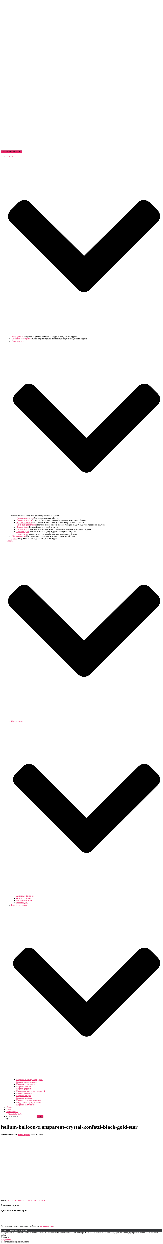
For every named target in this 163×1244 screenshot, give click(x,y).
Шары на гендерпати (25, 1084)
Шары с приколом (24, 1093)
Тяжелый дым (22, 527)
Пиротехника (22, 529)
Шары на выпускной (25, 1105)
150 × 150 (12, 1200)
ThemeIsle (23, 1230)
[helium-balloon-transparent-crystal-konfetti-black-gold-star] (30, 1196)
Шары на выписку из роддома (29, 1080)
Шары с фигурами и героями (29, 1100)
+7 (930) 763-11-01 (14, 1114)
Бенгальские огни (24, 522)
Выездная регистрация (21, 339)
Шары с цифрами (23, 1089)
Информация (12, 1112)
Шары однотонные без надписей (30, 1091)
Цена (8, 1109)
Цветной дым (22, 532)
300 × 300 (22, 1200)
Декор (14, 538)
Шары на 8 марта (23, 1096)
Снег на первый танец (26, 525)
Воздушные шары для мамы (28, 1102)
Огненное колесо (24, 520)
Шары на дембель (24, 1098)
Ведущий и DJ (17, 336)
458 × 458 (41, 1200)
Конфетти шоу (22, 534)
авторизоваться (46, 1226)
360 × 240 (31, 1200)
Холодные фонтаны (25, 518)
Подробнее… (7, 1239)
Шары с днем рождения (26, 1082)
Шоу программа (18, 536)
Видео (9, 1107)
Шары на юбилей (23, 1086)
